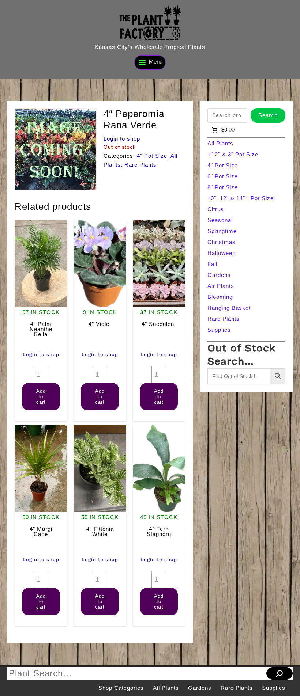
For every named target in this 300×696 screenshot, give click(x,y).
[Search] (279, 673)
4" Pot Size (152, 156)
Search (268, 115)
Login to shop (122, 139)
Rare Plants (140, 164)
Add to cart (41, 396)
